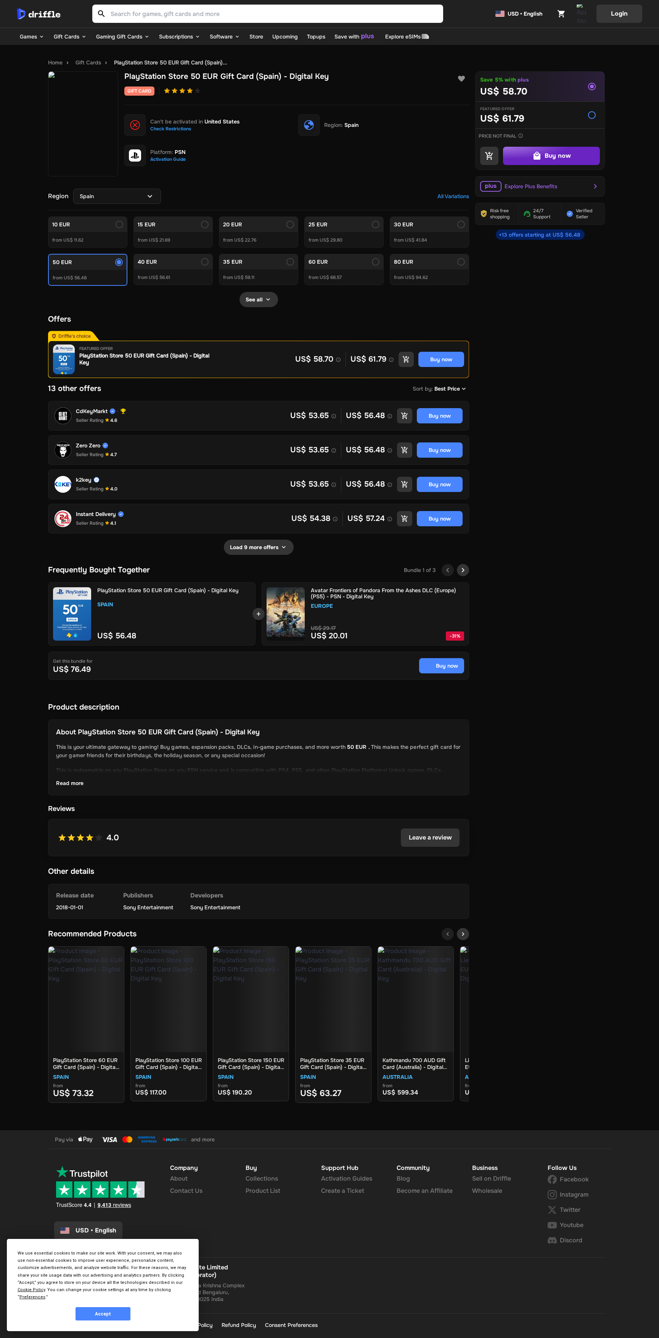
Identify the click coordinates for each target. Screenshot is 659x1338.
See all (254, 299)
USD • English (525, 13)
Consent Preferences (291, 1325)
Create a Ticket (342, 1191)
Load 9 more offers (254, 547)
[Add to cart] (406, 359)
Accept (103, 1314)
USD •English (96, 1230)
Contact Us (186, 1191)
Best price (447, 388)
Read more (70, 783)
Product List (263, 1191)
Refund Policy (239, 1325)
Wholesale (487, 1191)
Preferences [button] (32, 1297)
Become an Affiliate (425, 1191)
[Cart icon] (561, 14)
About (179, 1179)
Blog (403, 1179)
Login (619, 14)
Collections (262, 1179)
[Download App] (581, 14)
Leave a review (430, 837)
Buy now (447, 665)
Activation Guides (346, 1179)
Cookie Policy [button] (31, 1289)
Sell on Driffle (491, 1179)
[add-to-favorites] (461, 79)
